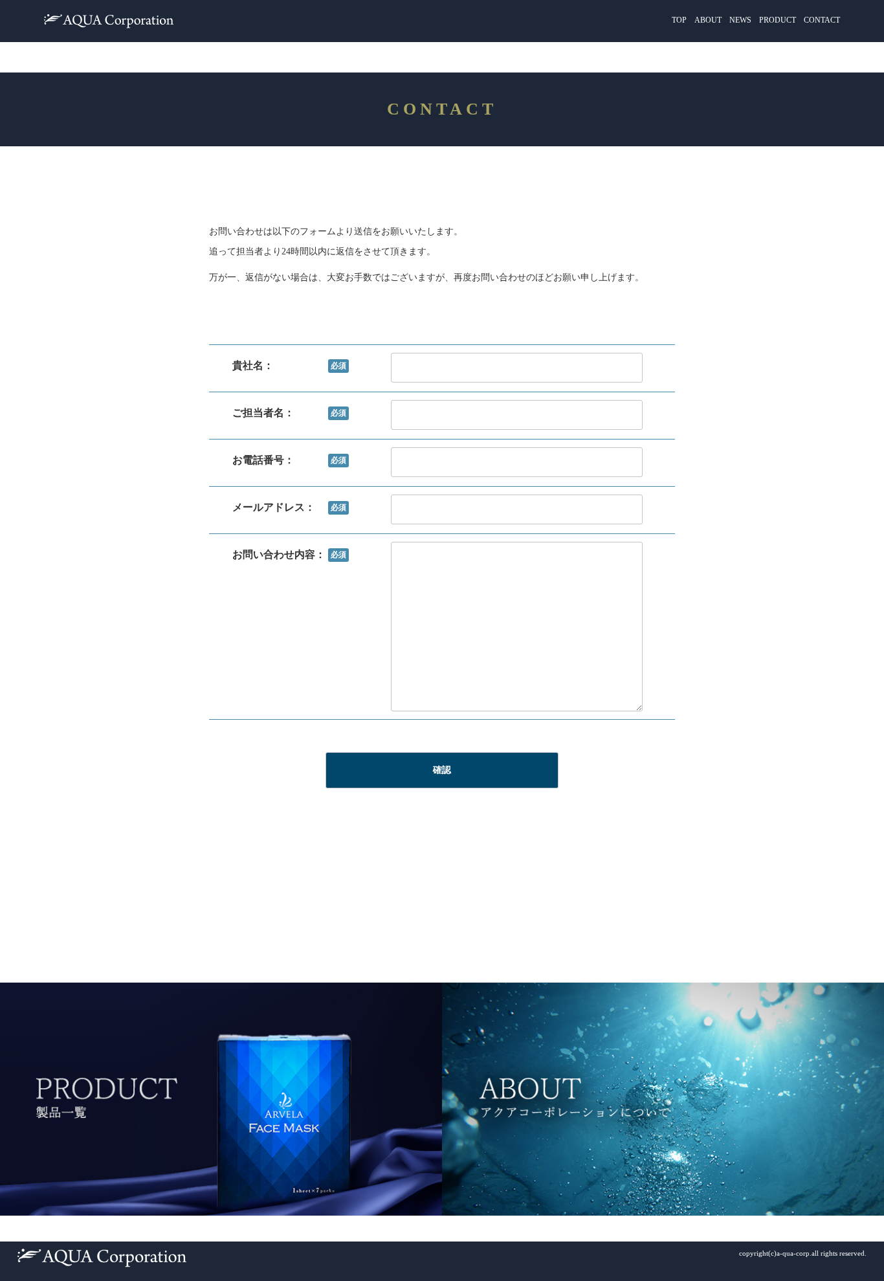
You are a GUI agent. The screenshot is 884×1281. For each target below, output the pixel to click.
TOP (679, 20)
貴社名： (289, 365)
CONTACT (822, 20)
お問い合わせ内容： (289, 554)
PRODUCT (777, 20)
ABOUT (708, 20)
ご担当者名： (289, 412)
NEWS (740, 20)
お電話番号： (289, 459)
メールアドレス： (289, 507)
